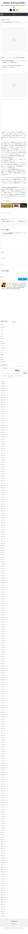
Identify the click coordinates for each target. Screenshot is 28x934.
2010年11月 (3, 816)
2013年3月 (3, 751)
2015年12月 (3, 675)
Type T (11, 373)
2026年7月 (3, 381)
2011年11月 (3, 788)
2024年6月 (3, 439)
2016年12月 (3, 647)
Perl (1, 329)
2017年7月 (3, 631)
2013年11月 (3, 733)
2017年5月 (3, 635)
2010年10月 (3, 818)
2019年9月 (3, 571)
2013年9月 (3, 737)
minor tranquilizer (14, 2)
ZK (13, 373)
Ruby (2, 333)
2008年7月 (3, 881)
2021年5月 (3, 524)
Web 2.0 (18, 376)
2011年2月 (3, 809)
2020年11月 (3, 538)
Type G (19, 375)
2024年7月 (3, 436)
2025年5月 (3, 413)
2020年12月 (3, 536)
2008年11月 (3, 871)
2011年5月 (3, 802)
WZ (7, 368)
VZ (21, 366)
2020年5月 (3, 552)
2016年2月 (3, 670)
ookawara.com (8, 22)
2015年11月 (3, 677)
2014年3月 (3, 723)
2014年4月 (3, 721)
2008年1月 (3, 894)
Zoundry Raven (9, 366)
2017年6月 (3, 633)
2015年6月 (3, 689)
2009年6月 (3, 855)
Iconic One (7, 927)
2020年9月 (3, 543)
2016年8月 (3, 656)
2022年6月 (3, 494)
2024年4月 (3, 443)
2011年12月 (3, 786)
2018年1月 (3, 617)
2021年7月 (3, 520)
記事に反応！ (3, 361)
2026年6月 (3, 383)
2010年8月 (3, 823)
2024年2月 (3, 448)
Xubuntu (21, 376)
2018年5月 (3, 608)
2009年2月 (3, 864)
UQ (20, 370)
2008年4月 (3, 888)
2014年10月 (3, 707)
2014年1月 (3, 728)
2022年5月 (3, 497)
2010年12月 (3, 814)
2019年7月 (3, 575)
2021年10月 (3, 513)
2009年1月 (3, 867)
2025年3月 (3, 418)
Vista (25, 373)
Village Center (23, 370)
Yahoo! (10, 368)
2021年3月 (3, 529)
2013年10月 (3, 735)
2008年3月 (3, 890)
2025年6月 (3, 411)
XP (14, 376)
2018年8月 (3, 601)
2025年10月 (3, 402)
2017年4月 (3, 638)
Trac (24, 368)
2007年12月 (3, 897)
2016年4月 (3, 665)
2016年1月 (3, 672)
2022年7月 (3, 492)
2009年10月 (3, 846)
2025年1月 (3, 422)
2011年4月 (3, 804)
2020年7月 (3, 547)
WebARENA (3, 370)
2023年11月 (3, 455)
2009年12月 (3, 841)
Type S (13, 366)
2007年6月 (3, 911)
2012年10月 (3, 763)
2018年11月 (3, 594)
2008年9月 (3, 876)
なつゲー (2, 350)
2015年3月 (3, 696)
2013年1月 (3, 756)
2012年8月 (3, 767)
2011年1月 (3, 811)
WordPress (3, 343)
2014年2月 (3, 726)
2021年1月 (3, 534)
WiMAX (19, 366)
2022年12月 (3, 480)
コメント (3, 236)
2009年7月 (3, 853)
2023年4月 (3, 471)
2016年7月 (3, 658)
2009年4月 (3, 860)
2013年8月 (3, 739)
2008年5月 (3, 885)
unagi (2, 340)
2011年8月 (3, 795)
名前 (2, 252)
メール (3, 258)
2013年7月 (3, 742)
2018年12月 (3, 591)
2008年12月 (3, 869)
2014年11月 (3, 705)
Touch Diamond (19, 373)
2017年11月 (3, 621)
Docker (2, 324)
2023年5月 (3, 469)
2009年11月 (3, 844)
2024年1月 (3, 450)
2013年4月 (3, 749)
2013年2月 (3, 753)
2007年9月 (3, 904)
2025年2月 (3, 420)
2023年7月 (3, 464)
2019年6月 (3, 578)
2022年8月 (3, 490)
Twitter (2, 336)
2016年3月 (3, 668)
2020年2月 (3, 559)
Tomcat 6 (21, 368)
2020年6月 (3, 550)
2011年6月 (3, 800)
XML (19, 368)
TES (7, 378)
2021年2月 (3, 531)
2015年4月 (3, 693)
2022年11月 (3, 483)
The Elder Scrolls (4, 373)
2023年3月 (3, 473)
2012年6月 (3, 772)
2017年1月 (3, 645)
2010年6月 (3, 827)
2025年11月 (3, 399)
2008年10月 (3, 874)
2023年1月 (3, 478)
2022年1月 (3, 506)
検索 (2, 276)
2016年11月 (3, 649)
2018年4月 (3, 610)
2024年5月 (3, 441)
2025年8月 (3, 406)
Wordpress (20, 927)
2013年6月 (3, 744)
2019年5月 (3, 580)
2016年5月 (3, 663)
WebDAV (2, 375)
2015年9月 (3, 682)
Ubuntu (2, 338)
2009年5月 (3, 857)
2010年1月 (3, 839)
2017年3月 (3, 640)
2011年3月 (3, 807)
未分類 (2, 359)
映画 (2, 357)
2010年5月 (3, 830)
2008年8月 (3, 878)
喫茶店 (2, 354)
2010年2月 (3, 837)
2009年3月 (3, 862)
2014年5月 (3, 719)
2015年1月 (3, 700)
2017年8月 (3, 628)
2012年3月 (3, 779)
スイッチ (4, 366)
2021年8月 (3, 517)
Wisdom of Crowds (14, 368)
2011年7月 (3, 797)
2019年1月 (3, 589)
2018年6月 (3, 605)
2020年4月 (3, 554)
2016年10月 (3, 652)
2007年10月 (3, 901)
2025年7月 (3, 409)
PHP (2, 331)
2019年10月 (3, 568)
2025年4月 (3, 415)
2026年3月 (3, 390)
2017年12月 (3, 619)
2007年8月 (3, 906)
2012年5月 (3, 774)
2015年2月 (3, 698)
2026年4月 (3, 388)
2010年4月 (3, 832)
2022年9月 (3, 487)
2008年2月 (3, 892)
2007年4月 (3, 915)
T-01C (16, 376)
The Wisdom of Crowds (12, 375)
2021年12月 (3, 508)
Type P (15, 373)
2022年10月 (3, 485)
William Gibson (13, 378)
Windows (16, 366)
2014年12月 (3, 702)
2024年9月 (3, 432)
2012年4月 (3, 776)
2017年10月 (3, 624)
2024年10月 (3, 429)
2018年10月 (3, 596)
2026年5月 (3, 385)
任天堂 (5, 375)
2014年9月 (3, 709)
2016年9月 (3, 654)
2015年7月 (3, 686)
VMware (9, 378)
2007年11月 (3, 899)
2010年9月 (3, 820)
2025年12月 (3, 397)
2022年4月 (3, 499)
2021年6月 (3, 522)
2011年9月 (3, 793)
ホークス (8, 213)
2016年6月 (3, 661)
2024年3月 (3, 446)
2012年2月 (3, 781)
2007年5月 (3, 913)
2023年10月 (3, 457)
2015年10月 (3, 679)
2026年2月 (3, 392)
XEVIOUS (24, 376)
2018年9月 (3, 598)
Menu (14, 14)
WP (9, 370)
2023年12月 (3, 453)
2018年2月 (3, 615)
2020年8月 (3, 545)
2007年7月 (3, 908)
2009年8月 (3, 851)
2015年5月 (3, 691)
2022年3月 (3, 501)
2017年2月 (3, 642)
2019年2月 (3, 587)
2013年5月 (3, 746)
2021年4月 (3, 527)
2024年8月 (3, 434)
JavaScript (3, 327)
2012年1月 (3, 783)
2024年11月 (3, 427)
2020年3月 (3, 557)
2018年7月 (3, 603)
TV (5, 370)
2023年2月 (3, 476)
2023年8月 (3, 462)
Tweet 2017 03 (22, 221)
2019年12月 (3, 564)
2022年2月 (3, 503)
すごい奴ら (3, 347)
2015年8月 (3, 684)
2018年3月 (3, 612)
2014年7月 (3, 714)
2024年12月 (3, 425)
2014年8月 (3, 712)
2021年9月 (3, 515)
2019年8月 (3, 573)
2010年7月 (3, 825)
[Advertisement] (14, 114)
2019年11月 (3, 566)
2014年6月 (3, 716)
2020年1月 (3, 561)
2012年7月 (3, 770)
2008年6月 (3, 883)
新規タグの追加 (3, 378)
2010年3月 (3, 834)
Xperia (5, 368)
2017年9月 (3, 626)
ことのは (2, 345)
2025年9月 (3, 404)
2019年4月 (3, 582)
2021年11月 (3, 510)
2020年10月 (3, 541)
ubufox (2, 366)
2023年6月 (3, 466)
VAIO (17, 370)
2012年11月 (3, 760)
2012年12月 (3, 758)
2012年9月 (3, 765)
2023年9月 (3, 459)
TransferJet (12, 370)
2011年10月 (3, 790)
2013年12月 (3, 730)
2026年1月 (3, 395)
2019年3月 (3, 584)
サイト (2, 264)
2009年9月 (3, 848)
